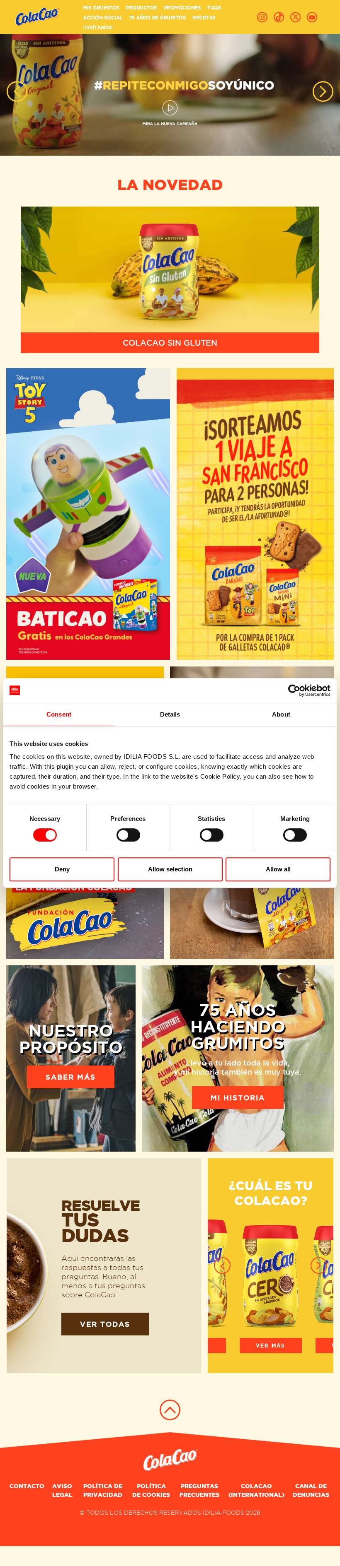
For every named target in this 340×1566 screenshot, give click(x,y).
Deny (62, 869)
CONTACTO (27, 1486)
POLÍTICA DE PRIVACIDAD (102, 1490)
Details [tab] (170, 714)
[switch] (128, 835)
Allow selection (170, 869)
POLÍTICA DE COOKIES (151, 1490)
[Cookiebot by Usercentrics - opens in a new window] (294, 690)
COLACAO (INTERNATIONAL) (256, 1490)
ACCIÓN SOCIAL (102, 17)
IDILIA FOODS (223, 1512)
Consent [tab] (58, 714)
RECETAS (204, 17)
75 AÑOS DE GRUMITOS (157, 17)
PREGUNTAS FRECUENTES (199, 1490)
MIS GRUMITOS (101, 7)
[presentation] (17, 91)
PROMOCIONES (182, 7)
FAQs (214, 7)
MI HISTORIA (238, 1098)
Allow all (278, 869)
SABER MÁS (71, 1077)
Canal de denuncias (311, 1490)
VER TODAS (105, 1324)
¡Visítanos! (98, 27)
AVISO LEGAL (62, 1490)
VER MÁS (270, 1345)
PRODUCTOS (141, 7)
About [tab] (281, 714)
